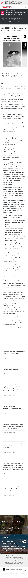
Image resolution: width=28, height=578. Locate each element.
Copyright (21, 573)
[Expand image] (3, 35)
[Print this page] (24, 541)
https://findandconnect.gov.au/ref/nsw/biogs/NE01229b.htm (13, 338)
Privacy (6, 573)
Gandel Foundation (18, 569)
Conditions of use (13, 573)
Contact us (14, 575)
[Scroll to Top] (24, 569)
